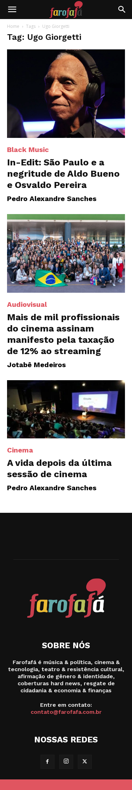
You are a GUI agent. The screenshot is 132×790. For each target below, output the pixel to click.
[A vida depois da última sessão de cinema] (66, 409)
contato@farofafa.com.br (66, 712)
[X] (85, 762)
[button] (12, 9)
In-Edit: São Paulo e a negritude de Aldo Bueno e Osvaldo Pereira (63, 173)
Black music (28, 149)
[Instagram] (66, 762)
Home (13, 26)
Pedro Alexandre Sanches (51, 198)
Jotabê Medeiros (36, 364)
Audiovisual (27, 304)
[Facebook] (47, 762)
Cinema (20, 450)
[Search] (122, 9)
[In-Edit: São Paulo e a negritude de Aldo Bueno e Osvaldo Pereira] (66, 93)
